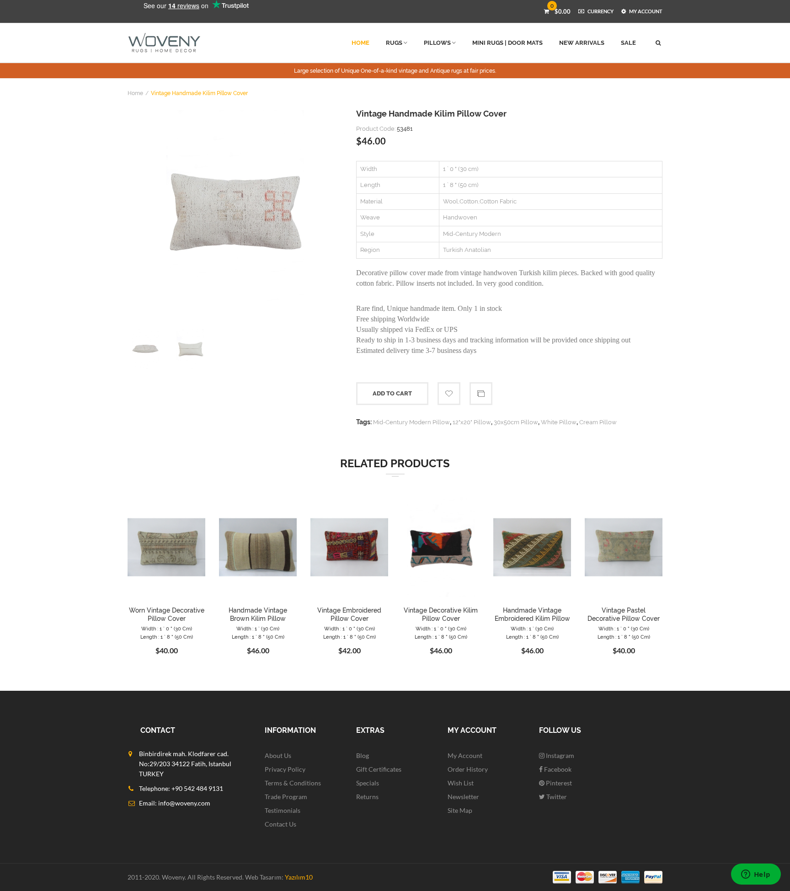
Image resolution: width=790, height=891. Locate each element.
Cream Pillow (598, 422)
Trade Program (286, 796)
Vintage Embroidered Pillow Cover (349, 614)
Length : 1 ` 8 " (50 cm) (166, 637)
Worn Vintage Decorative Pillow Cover (166, 614)
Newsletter (463, 796)
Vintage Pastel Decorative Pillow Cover (623, 614)
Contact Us (280, 824)
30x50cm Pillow (516, 422)
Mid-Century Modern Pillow (411, 422)
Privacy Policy (285, 769)
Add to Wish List (449, 393)
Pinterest (558, 783)
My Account (465, 755)
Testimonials (282, 810)
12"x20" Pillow (472, 422)
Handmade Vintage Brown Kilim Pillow (258, 614)
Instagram (559, 755)
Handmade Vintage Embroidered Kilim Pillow (532, 614)
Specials (367, 783)
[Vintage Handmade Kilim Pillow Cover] (235, 213)
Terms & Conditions (293, 783)
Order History (468, 769)
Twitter (556, 796)
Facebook (557, 769)
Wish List (461, 783)
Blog (362, 755)
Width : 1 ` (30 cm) (257, 629)
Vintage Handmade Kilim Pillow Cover (199, 93)
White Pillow (558, 422)
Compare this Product (481, 393)
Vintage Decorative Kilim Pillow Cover (441, 614)
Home (135, 93)
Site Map (460, 810)
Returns (367, 796)
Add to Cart (392, 393)
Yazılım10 (299, 877)
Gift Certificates (378, 769)
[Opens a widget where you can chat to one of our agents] (756, 875)
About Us (278, 755)
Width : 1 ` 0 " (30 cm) (166, 629)
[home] (164, 42)
